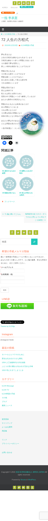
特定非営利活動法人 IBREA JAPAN (30, 471)
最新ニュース (7, 404)
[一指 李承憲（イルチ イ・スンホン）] (15, 3)
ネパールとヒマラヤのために (13, 353)
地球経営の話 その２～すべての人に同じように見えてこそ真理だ (35, 216)
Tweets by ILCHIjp (8, 325)
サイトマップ (7, 422)
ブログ (4, 400)
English (14, 7)
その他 (4, 396)
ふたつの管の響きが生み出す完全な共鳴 (17, 365)
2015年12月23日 (11, 45)
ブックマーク (9, 201)
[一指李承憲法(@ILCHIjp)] (19, 3)
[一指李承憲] (33, 3)
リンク (4, 438)
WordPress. (32, 478)
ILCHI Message (8, 384)
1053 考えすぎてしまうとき (13, 369)
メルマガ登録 (9, 13)
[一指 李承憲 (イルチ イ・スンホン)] (28, 3)
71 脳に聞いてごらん (12, 213)
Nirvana (23, 478)
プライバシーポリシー (10, 442)
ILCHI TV (5, 388)
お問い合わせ (27, 7)
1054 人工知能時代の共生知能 (13, 361)
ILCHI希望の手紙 (10, 34)
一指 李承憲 (9, 18)
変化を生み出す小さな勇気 (12, 357)
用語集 (4, 430)
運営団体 (5, 418)
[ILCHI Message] (24, 3)
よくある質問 (7, 426)
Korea (5, 7)
